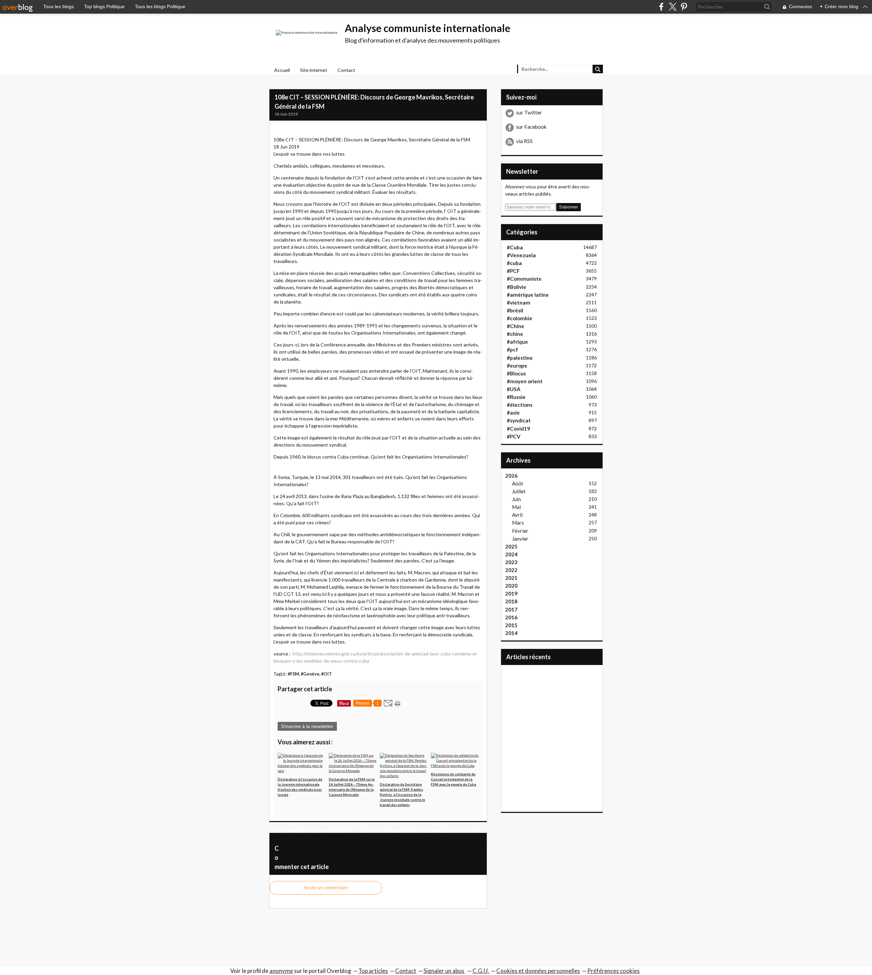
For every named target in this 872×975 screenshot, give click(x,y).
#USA (513, 389)
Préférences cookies (613, 970)
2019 (511, 593)
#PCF (513, 271)
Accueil (282, 70)
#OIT (326, 674)
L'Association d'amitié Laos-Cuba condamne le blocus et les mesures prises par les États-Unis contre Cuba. (380, 846)
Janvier (520, 539)
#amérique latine (528, 295)
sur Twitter (529, 112)
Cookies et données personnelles (538, 970)
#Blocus (516, 373)
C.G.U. (480, 970)
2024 (511, 554)
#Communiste (524, 279)
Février (520, 531)
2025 (511, 546)
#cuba (514, 263)
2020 (511, 586)
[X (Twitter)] (672, 7)
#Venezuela (521, 255)
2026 (511, 476)
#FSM (293, 674)
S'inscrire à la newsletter (307, 726)
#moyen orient (525, 381)
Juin (516, 499)
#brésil (515, 310)
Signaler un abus (444, 970)
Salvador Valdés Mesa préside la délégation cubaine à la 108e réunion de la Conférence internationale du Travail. (380, 835)
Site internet (313, 70)
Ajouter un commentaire (325, 887)
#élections (519, 405)
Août (517, 483)
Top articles (373, 970)
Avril (517, 515)
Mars (518, 523)
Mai (516, 507)
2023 (511, 562)
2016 (511, 617)
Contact (346, 70)
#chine (515, 334)
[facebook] (661, 7)
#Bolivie (516, 287)
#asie (513, 412)
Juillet (519, 491)
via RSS (524, 141)
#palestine (520, 358)
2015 (511, 625)
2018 (511, 601)
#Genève (310, 674)
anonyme (281, 970)
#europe (517, 365)
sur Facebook (531, 127)
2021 (511, 578)
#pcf (512, 349)
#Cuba (515, 247)
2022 (511, 570)
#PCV (513, 436)
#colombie (519, 318)
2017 (511, 609)
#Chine (515, 326)
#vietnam (518, 302)
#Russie (516, 397)
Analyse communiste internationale (427, 28)
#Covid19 (518, 428)
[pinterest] (684, 7)
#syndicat (519, 420)
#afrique (517, 342)
